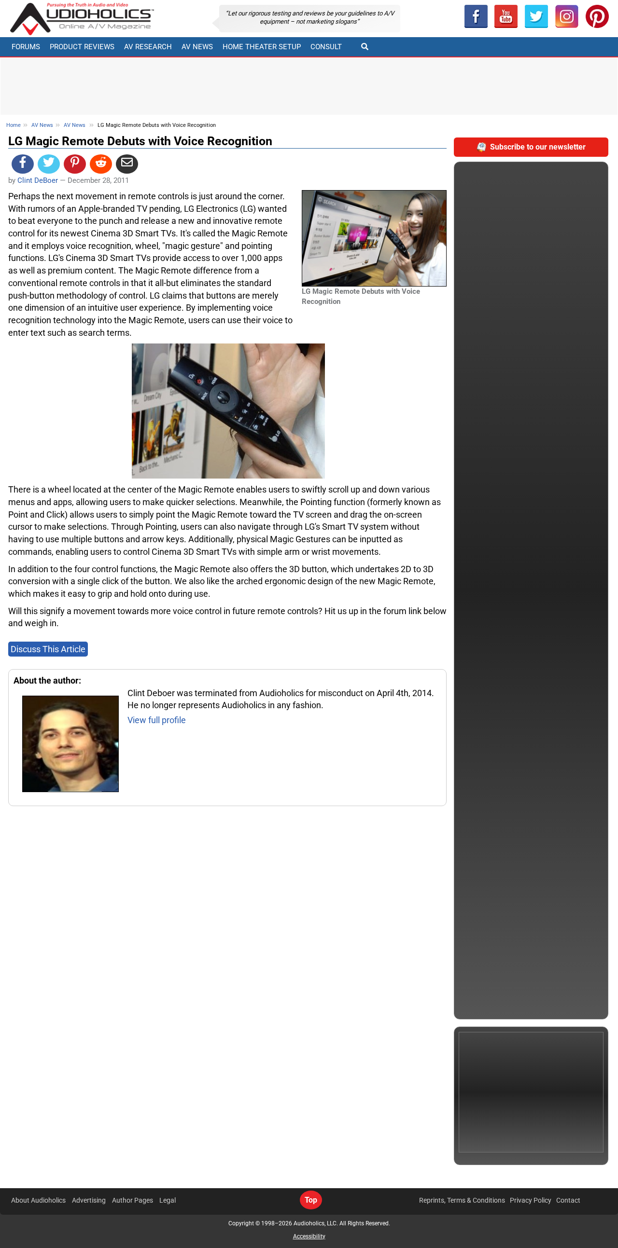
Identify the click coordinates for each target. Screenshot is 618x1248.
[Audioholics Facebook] (476, 16)
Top (311, 1200)
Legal (167, 1200)
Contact (568, 1200)
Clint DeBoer (37, 180)
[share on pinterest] (75, 164)
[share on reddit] (101, 164)
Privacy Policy (530, 1200)
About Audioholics (38, 1200)
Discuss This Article (48, 649)
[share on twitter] (49, 164)
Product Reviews (82, 46)
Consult (326, 46)
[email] (127, 164)
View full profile (156, 720)
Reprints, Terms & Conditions (462, 1200)
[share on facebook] (23, 164)
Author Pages (132, 1200)
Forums (26, 46)
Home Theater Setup (262, 46)
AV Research (148, 46)
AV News (197, 46)
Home (13, 125)
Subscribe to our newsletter (538, 146)
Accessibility (309, 1236)
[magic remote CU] (228, 410)
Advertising (89, 1200)
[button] (506, 16)
